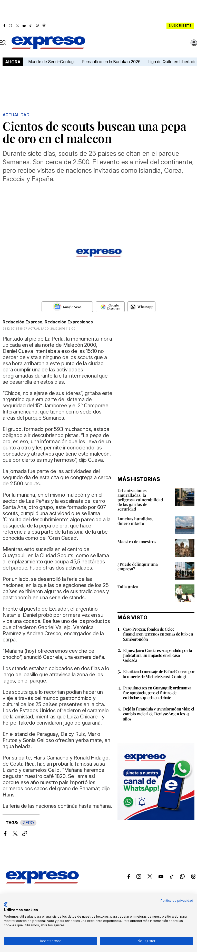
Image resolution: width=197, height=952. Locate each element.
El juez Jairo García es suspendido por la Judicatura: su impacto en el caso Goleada (157, 655)
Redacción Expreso (22, 322)
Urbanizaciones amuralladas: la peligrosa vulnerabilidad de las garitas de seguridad (140, 500)
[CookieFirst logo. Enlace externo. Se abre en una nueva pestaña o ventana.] (6, 904)
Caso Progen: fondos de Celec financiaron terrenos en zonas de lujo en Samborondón (158, 633)
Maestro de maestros (136, 541)
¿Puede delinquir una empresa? (137, 566)
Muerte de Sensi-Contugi (51, 61)
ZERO (28, 822)
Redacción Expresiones (69, 322)
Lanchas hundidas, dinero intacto (135, 521)
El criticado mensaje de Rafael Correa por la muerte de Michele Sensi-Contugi (158, 674)
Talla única (127, 586)
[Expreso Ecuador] (42, 881)
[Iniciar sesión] (194, 43)
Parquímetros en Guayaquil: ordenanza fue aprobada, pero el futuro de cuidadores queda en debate (157, 692)
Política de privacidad (177, 900)
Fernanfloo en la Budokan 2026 (111, 61)
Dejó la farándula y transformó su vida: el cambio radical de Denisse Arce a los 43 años (158, 713)
